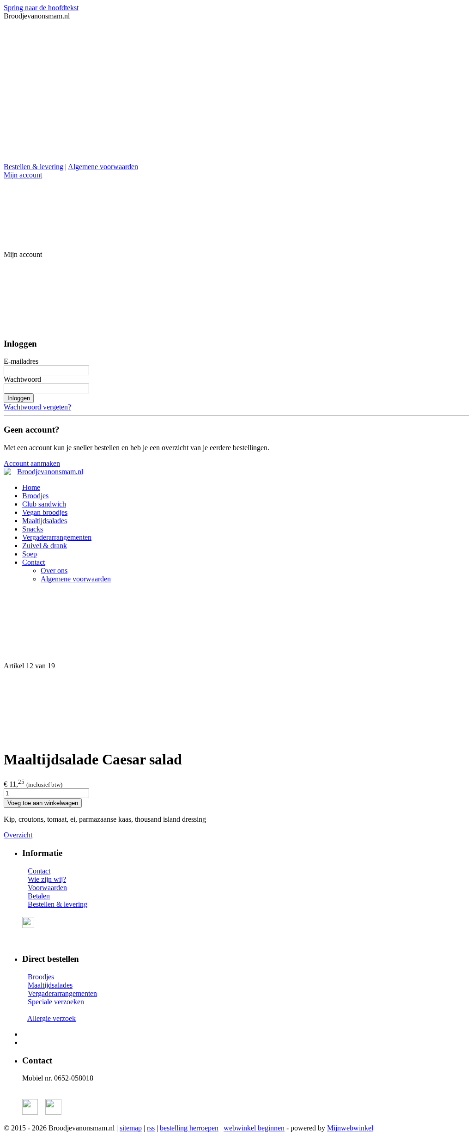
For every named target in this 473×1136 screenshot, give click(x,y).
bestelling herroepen (189, 1128)
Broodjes (35, 496)
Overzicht (18, 835)
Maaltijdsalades (44, 521)
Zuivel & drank (44, 546)
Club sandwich (44, 504)
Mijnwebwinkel (350, 1128)
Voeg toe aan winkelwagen (42, 803)
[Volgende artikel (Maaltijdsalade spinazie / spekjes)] (236, 705)
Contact (33, 562)
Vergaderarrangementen (56, 537)
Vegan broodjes (44, 512)
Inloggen (18, 398)
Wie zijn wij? (47, 879)
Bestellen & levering (33, 167)
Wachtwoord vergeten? (37, 407)
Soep (29, 554)
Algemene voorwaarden (103, 167)
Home (31, 487)
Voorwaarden (47, 888)
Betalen (39, 896)
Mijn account (23, 175)
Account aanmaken (32, 463)
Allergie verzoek (51, 1018)
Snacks (32, 529)
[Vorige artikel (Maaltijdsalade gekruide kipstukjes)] (236, 626)
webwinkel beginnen (254, 1128)
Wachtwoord (22, 379)
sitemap (131, 1128)
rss (151, 1128)
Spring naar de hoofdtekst (41, 8)
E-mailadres (21, 361)
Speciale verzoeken (56, 1002)
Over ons (54, 570)
